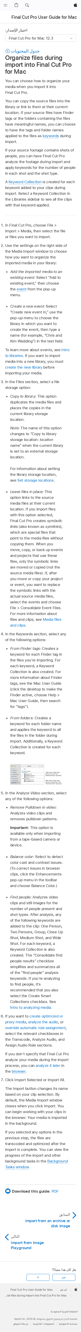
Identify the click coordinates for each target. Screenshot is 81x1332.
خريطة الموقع (21, 1324)
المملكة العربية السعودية (64, 1311)
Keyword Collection (25, 182)
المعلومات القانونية (43, 1324)
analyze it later (48, 1065)
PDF (55, 1191)
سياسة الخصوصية (68, 1324)
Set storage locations (35, 480)
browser (18, 1071)
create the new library (23, 367)
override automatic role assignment (35, 1028)
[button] (27, 5)
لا (38, 1277)
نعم (64, 1277)
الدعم (63, 1289)
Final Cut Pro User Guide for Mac (44, 17)
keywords (51, 136)
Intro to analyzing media (30, 1007)
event (21, 289)
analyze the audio (43, 1022)
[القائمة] (5, 5)
